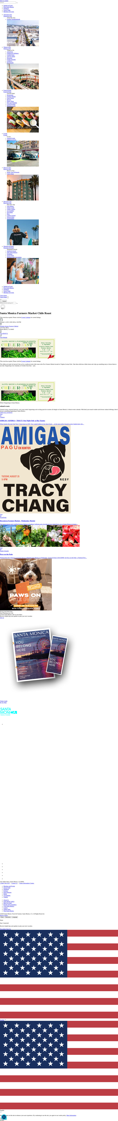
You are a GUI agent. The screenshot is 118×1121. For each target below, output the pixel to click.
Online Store (6, 909)
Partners (5, 891)
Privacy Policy (4, 915)
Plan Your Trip (7, 201)
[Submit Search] (17, 303)
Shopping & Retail (8, 246)
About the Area (7, 14)
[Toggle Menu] (0, 299)
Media (5, 894)
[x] (60, 863)
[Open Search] (8, 297)
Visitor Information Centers (26, 883)
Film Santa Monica (8, 7)
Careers (5, 908)
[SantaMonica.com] (8, 720)
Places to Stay (7, 167)
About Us (6, 900)
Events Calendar (25, 317)
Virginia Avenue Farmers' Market (9, 326)
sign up (2, 617)
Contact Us (14, 883)
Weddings (6, 8)
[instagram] (4, 866)
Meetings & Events (8, 11)
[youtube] (4, 869)
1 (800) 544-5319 (5, 883)
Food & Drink (7, 90)
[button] (59, 1066)
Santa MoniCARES (8, 901)
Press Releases (7, 892)
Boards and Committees (9, 904)
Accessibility (6, 895)
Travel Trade (6, 10)
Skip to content (4, 0)
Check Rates (10, 174)
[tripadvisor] (4, 878)
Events (5, 133)
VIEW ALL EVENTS (6, 412)
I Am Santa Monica (8, 906)
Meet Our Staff (7, 903)
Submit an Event (8, 5)
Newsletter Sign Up (5, 929)
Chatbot (5, 897)
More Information (71, 1115)
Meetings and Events (9, 886)
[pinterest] (4, 875)
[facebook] (4, 724)
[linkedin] (4, 872)
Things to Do (7, 47)
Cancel (4, 301)
